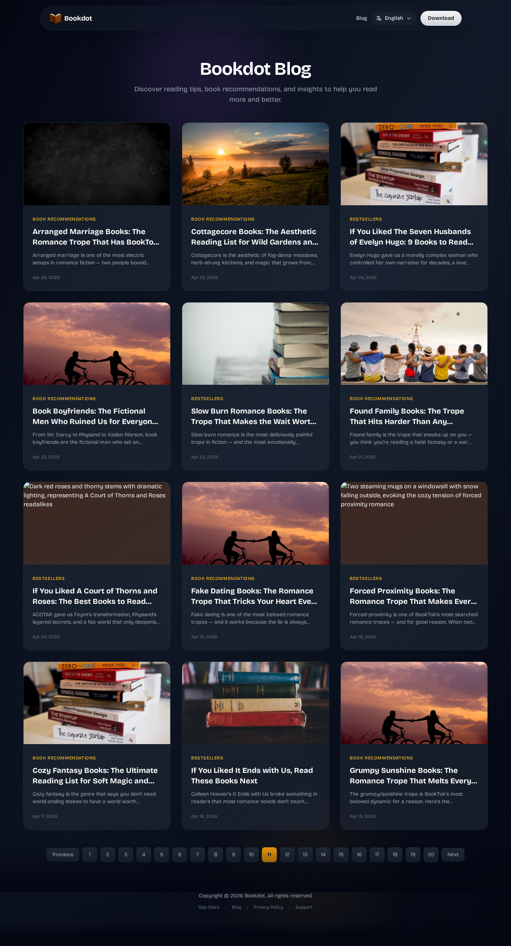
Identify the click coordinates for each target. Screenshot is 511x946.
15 (341, 854)
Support (304, 907)
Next (453, 854)
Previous (62, 854)
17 (377, 854)
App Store (210, 907)
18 (395, 854)
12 (287, 854)
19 (413, 854)
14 (323, 854)
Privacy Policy (269, 907)
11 (269, 854)
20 (431, 854)
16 (359, 854)
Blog (361, 18)
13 (305, 854)
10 (251, 854)
